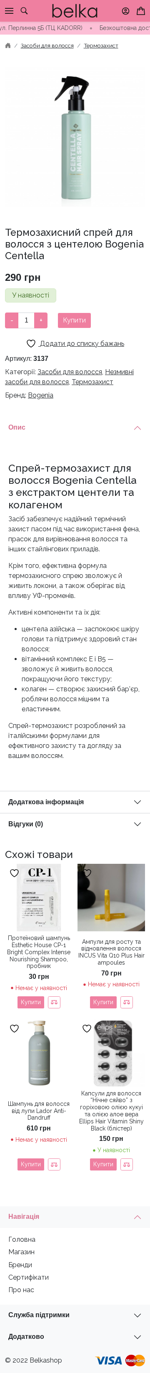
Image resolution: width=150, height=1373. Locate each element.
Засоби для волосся (47, 45)
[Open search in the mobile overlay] (24, 11)
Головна (21, 1239)
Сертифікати (28, 1277)
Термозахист (101, 45)
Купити (74, 320)
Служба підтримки (39, 1314)
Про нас (21, 1290)
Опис (16, 427)
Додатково (26, 1336)
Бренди (20, 1265)
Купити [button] (103, 1164)
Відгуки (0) (25, 824)
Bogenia (40, 395)
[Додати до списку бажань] (15, 873)
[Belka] (75, 10)
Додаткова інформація (46, 801)
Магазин (21, 1252)
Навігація (23, 1216)
